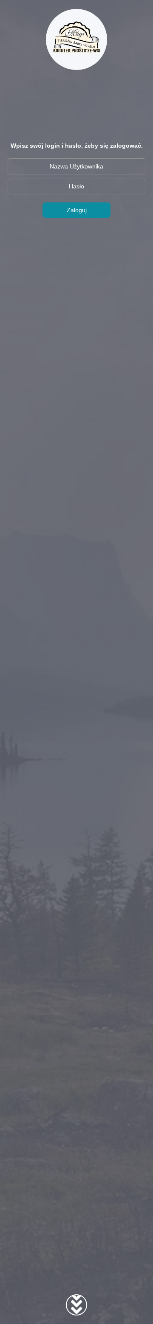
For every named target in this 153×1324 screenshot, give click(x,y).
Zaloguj (77, 210)
